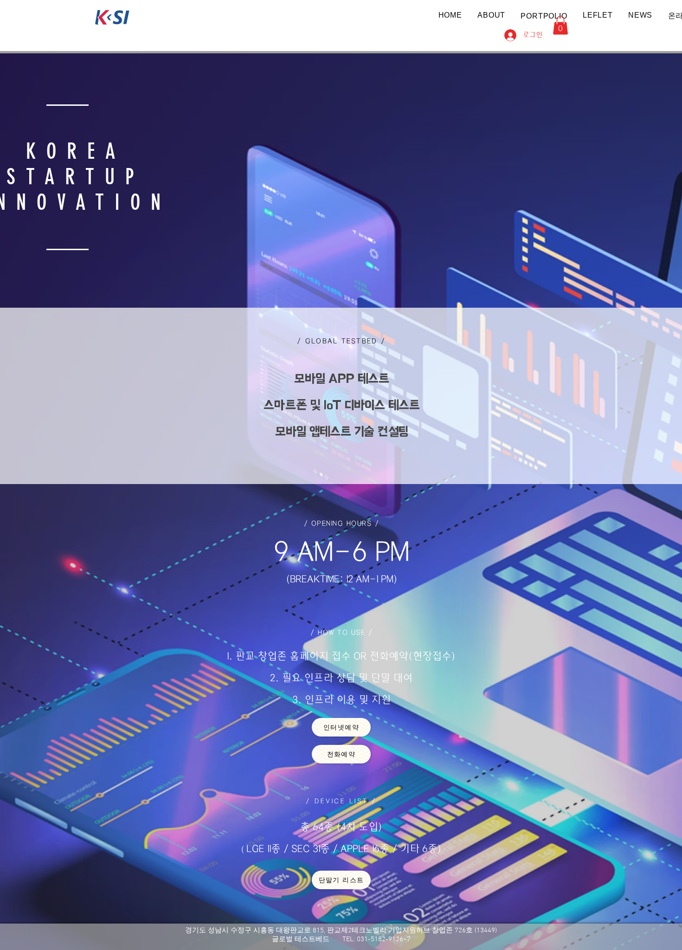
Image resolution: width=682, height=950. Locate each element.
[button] (544, 16)
